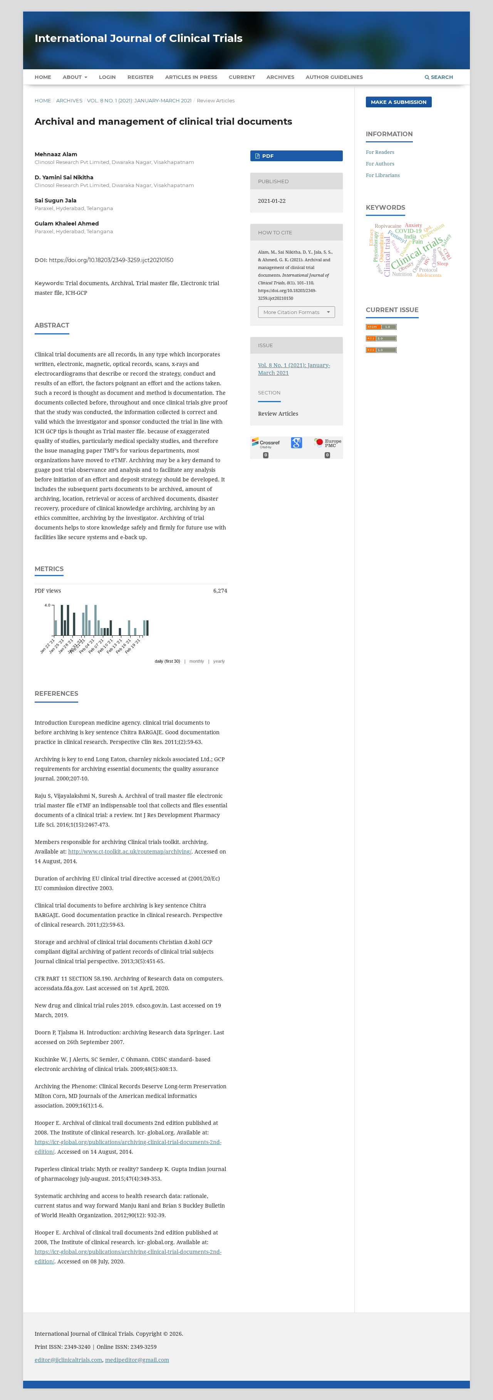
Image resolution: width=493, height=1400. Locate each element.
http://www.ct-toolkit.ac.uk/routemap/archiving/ (129, 851)
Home (43, 77)
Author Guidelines (334, 77)
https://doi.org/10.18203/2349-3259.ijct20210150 (111, 260)
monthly (196, 661)
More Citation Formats (291, 312)
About (73, 77)
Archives (280, 77)
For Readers (380, 152)
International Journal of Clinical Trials (139, 38)
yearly (219, 661)
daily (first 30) (167, 661)
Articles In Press (191, 77)
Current (242, 77)
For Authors (380, 163)
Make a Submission (399, 102)
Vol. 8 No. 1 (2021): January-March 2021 (139, 100)
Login (107, 77)
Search (441, 77)
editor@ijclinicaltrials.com (68, 1359)
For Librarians (383, 175)
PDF (267, 156)
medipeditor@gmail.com (137, 1359)
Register (140, 77)
